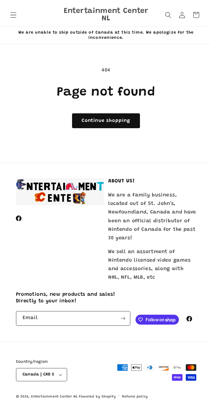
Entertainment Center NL (54, 396)
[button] (13, 15)
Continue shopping (106, 120)
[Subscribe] (123, 318)
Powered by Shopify (97, 396)
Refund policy (135, 396)
